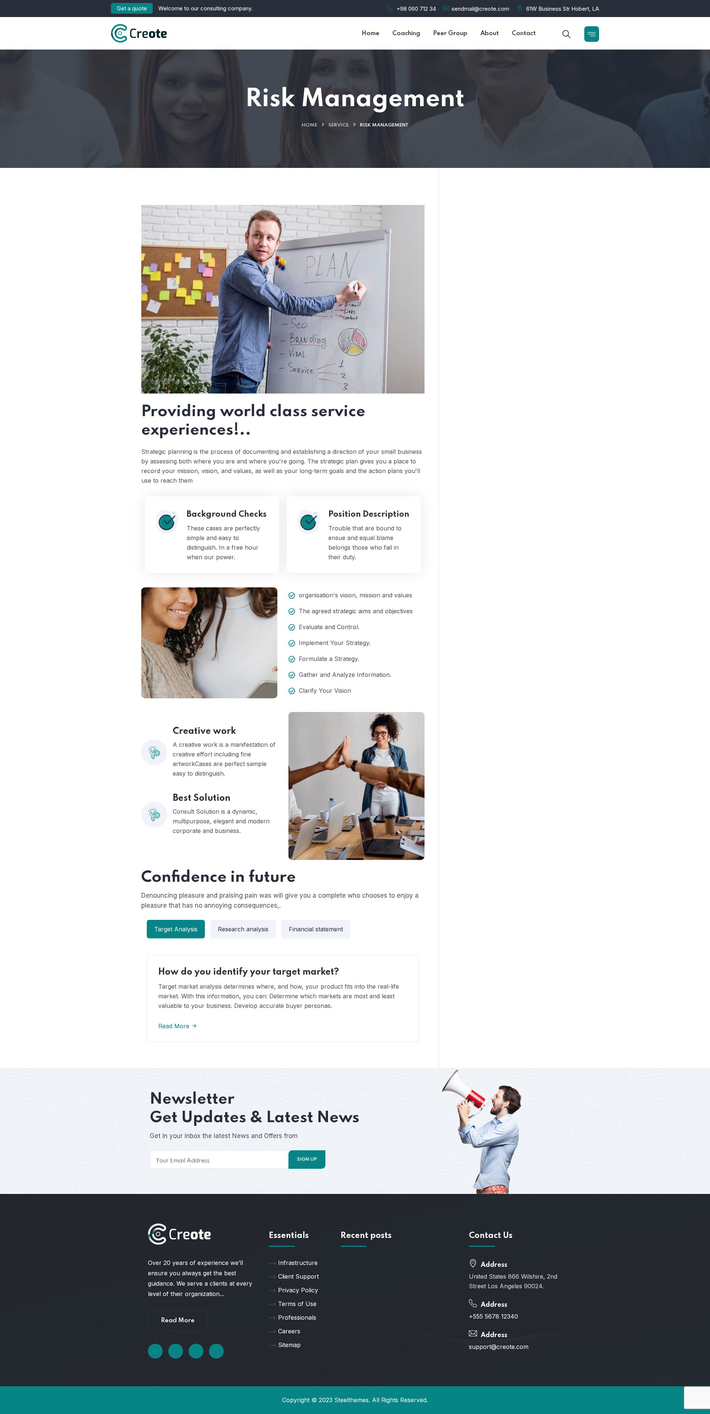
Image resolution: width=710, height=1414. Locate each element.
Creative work (204, 731)
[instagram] (216, 1351)
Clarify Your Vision (325, 690)
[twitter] (175, 1351)
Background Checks (227, 514)
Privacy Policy (298, 1290)
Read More (174, 1026)
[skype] (196, 1351)
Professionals (297, 1317)
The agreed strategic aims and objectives (356, 611)
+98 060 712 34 (416, 8)
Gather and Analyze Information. (345, 674)
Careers (289, 1331)
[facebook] (155, 1351)
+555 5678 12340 (493, 1316)
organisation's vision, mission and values (355, 595)
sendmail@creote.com (480, 8)
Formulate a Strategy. (329, 658)
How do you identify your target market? (248, 972)
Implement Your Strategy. (335, 643)
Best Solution (201, 798)
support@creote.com (498, 1346)
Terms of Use (297, 1303)
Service (338, 125)
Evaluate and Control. (329, 627)
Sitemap (289, 1345)
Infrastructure (298, 1262)
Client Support (298, 1276)
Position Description (368, 514)
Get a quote (132, 8)
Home (309, 125)
